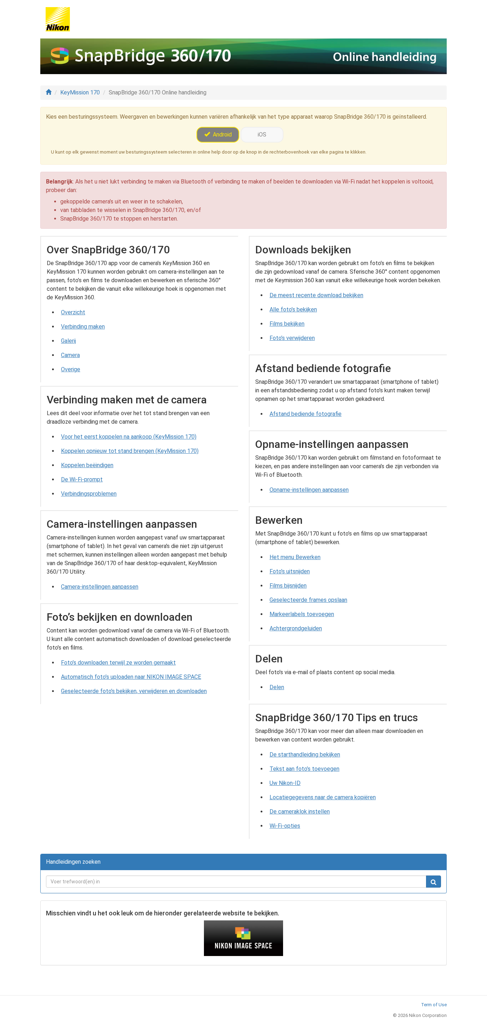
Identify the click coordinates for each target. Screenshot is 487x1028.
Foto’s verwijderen (292, 338)
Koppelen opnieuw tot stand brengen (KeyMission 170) (130, 451)
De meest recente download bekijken (316, 295)
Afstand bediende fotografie (306, 413)
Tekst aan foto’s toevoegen (304, 768)
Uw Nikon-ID (285, 783)
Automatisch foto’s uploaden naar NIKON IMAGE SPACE (131, 676)
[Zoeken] (433, 881)
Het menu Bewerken (295, 557)
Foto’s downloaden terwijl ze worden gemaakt (118, 662)
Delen (277, 687)
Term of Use (434, 1004)
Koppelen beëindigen (87, 465)
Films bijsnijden (288, 585)
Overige (70, 369)
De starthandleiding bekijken (305, 754)
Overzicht (73, 312)
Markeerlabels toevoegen (302, 614)
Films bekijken (287, 323)
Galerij (68, 340)
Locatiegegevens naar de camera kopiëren (323, 797)
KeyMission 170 (80, 92)
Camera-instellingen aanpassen (99, 586)
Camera (70, 355)
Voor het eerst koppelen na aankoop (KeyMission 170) (128, 436)
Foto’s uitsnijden (290, 571)
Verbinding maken (83, 326)
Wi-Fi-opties (285, 825)
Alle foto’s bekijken (293, 309)
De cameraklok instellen (300, 811)
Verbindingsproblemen (89, 493)
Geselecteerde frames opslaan (308, 599)
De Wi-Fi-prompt (82, 479)
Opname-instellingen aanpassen (309, 489)
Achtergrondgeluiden (296, 628)
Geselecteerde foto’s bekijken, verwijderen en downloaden (134, 691)
